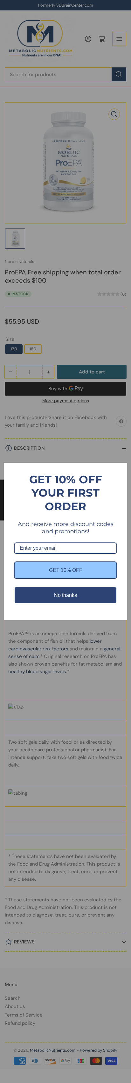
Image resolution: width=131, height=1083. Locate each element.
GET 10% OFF (65, 570)
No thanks (65, 595)
